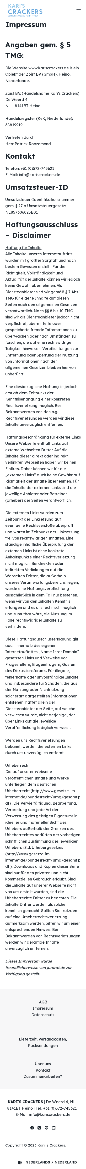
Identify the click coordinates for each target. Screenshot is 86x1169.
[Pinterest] (46, 1128)
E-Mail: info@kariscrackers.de (43, 1114)
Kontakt (43, 1070)
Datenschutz (42, 1014)
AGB (43, 1002)
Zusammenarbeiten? (43, 1076)
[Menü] (78, 9)
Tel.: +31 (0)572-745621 (56, 1108)
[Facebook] (32, 1128)
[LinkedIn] (53, 1128)
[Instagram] (39, 1128)
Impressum (43, 1008)
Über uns (43, 1063)
